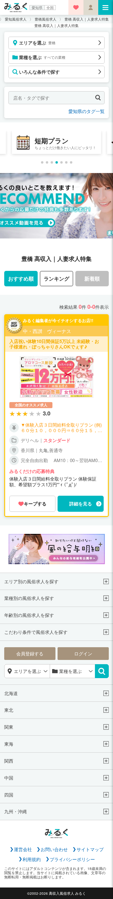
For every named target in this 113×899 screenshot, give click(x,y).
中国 (8, 778)
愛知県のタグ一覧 (86, 111)
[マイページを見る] (90, 7)
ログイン (83, 653)
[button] (42, 162)
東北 (8, 710)
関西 (8, 761)
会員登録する (29, 653)
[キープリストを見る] (75, 7)
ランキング (56, 278)
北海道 (11, 693)
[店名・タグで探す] (98, 98)
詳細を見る (80, 503)
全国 (50, 7)
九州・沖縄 (15, 811)
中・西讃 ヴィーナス (47, 331)
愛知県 (37, 7)
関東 (8, 727)
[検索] (102, 671)
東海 (8, 744)
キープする (35, 503)
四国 (8, 794)
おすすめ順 (21, 278)
